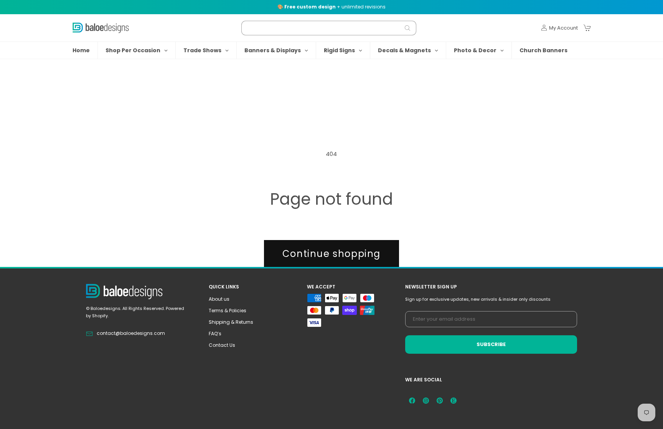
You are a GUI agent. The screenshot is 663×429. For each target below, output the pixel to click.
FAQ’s (215, 333)
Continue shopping (331, 253)
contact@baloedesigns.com (131, 333)
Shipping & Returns (231, 322)
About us (219, 299)
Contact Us (222, 345)
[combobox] (329, 28)
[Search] (407, 28)
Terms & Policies (227, 310)
